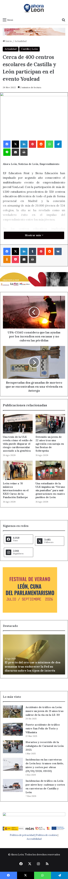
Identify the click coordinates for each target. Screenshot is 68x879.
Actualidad (20, 41)
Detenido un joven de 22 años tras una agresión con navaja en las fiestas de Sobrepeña (50, 443)
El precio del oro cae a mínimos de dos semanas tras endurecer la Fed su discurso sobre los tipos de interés (32, 666)
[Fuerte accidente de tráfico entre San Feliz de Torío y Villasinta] (13, 729)
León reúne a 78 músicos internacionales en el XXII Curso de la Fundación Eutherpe (15, 490)
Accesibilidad (34, 838)
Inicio (8, 41)
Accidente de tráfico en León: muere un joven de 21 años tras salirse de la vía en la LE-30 (44, 711)
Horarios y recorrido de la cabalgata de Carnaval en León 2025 (45, 745)
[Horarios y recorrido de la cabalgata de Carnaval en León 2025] (13, 746)
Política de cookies (46, 835)
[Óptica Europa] (34, 31)
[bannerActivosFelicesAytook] (34, 279)
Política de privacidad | (23, 835)
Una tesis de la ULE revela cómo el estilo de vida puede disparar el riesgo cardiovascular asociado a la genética (17, 443)
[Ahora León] (34, 8)
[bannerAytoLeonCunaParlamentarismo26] (30, 611)
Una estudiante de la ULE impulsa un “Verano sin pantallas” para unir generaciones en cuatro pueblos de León (50, 490)
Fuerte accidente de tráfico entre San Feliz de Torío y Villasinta (43, 728)
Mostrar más (33, 235)
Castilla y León (29, 49)
